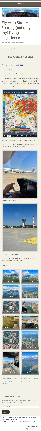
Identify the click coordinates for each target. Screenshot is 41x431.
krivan (27, 381)
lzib (31, 381)
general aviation (15, 381)
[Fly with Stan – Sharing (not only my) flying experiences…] (20, 12)
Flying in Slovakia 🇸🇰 (12, 65)
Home (3, 49)
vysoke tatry (5, 383)
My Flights (9, 378)
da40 (32, 378)
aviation (18, 378)
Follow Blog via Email (11, 397)
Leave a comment (19, 69)
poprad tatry (35, 381)
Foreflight (8, 381)
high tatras (23, 381)
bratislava (27, 378)
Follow (6, 412)
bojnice (23, 378)
